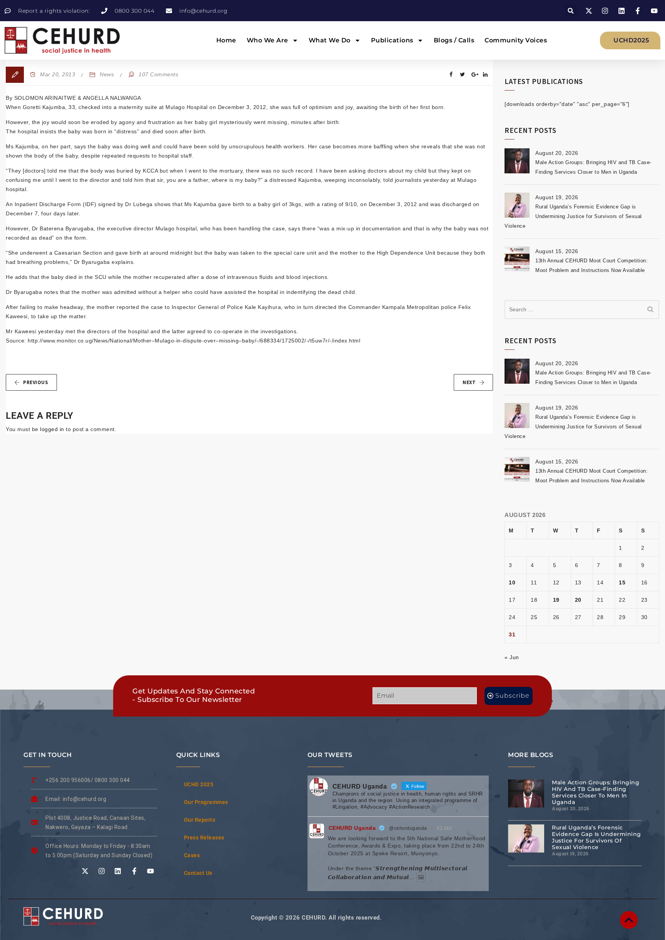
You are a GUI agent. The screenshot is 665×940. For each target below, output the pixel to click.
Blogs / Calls (454, 40)
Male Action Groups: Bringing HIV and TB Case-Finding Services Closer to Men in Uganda (595, 792)
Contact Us (198, 873)
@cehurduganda (408, 828)
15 (622, 582)
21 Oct (444, 828)
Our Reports (200, 820)
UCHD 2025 (199, 784)
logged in (52, 429)
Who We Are (267, 40)
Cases (192, 855)
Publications (392, 40)
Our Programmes (206, 802)
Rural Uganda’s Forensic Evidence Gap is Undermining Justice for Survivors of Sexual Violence (573, 216)
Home (226, 40)
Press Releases (204, 837)
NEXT (469, 382)
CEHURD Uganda (352, 828)
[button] (571, 11)
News (107, 74)
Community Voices (516, 40)
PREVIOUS (35, 382)
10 (512, 582)
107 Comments (158, 74)
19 (556, 600)
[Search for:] (582, 309)
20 (578, 600)
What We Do (330, 40)
